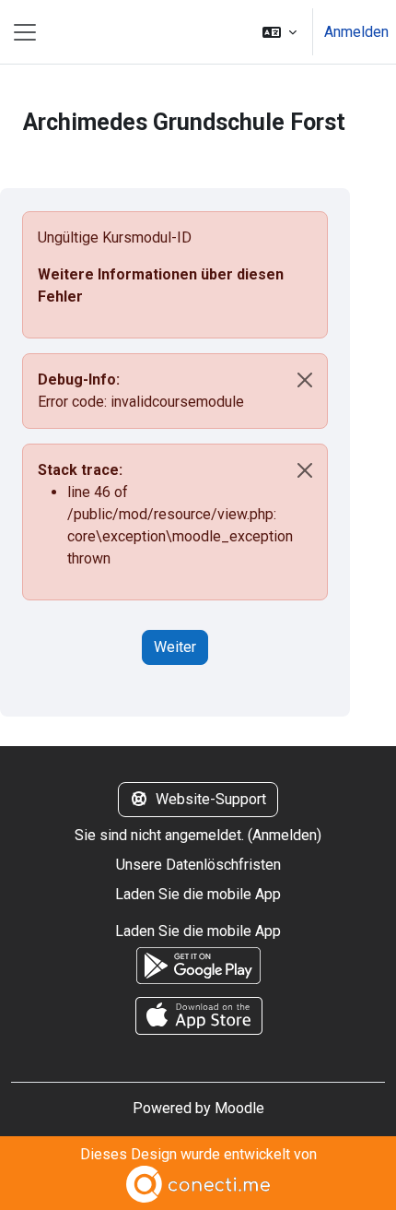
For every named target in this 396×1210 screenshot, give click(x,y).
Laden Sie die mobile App (198, 894)
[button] (279, 32)
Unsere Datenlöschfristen (198, 864)
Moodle (239, 1108)
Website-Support (211, 799)
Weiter (175, 647)
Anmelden (356, 32)
